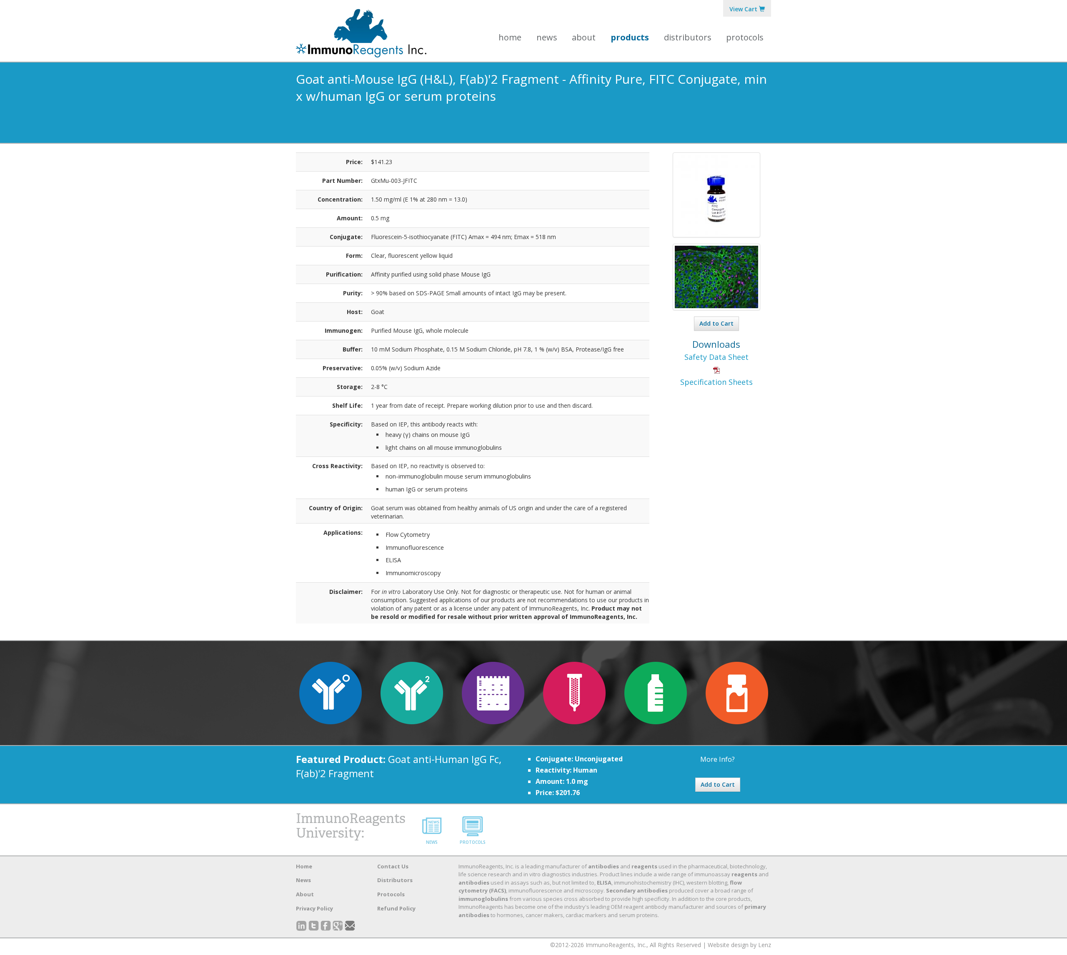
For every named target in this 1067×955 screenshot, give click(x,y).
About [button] (584, 37)
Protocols (745, 37)
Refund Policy (396, 908)
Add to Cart (716, 323)
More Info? (717, 759)
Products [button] (630, 37)
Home (509, 37)
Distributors (687, 37)
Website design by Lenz (739, 945)
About (305, 894)
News (546, 37)
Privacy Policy (314, 908)
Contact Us (392, 866)
